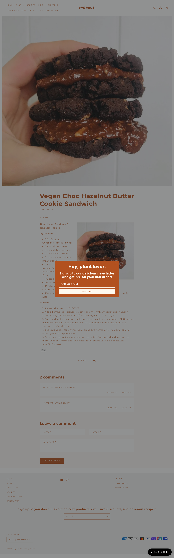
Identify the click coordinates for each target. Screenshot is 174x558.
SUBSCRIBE (87, 291)
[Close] (116, 263)
